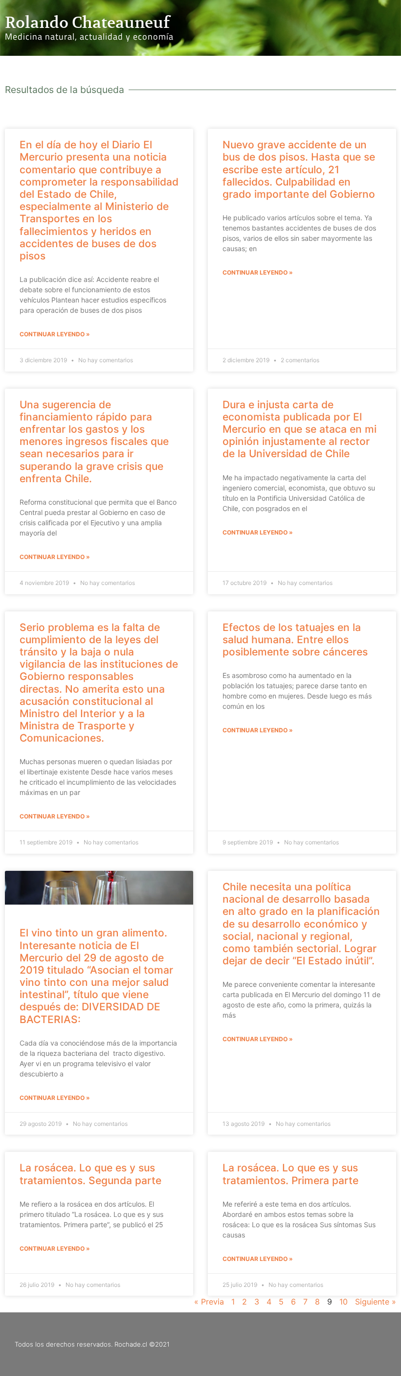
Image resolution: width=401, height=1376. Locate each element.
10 (343, 1301)
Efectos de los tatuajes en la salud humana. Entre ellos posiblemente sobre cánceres (295, 639)
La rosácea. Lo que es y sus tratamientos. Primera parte (290, 1174)
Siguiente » (375, 1301)
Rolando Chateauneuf (87, 22)
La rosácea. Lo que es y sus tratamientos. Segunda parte (90, 1174)
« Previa (209, 1301)
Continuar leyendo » (55, 334)
